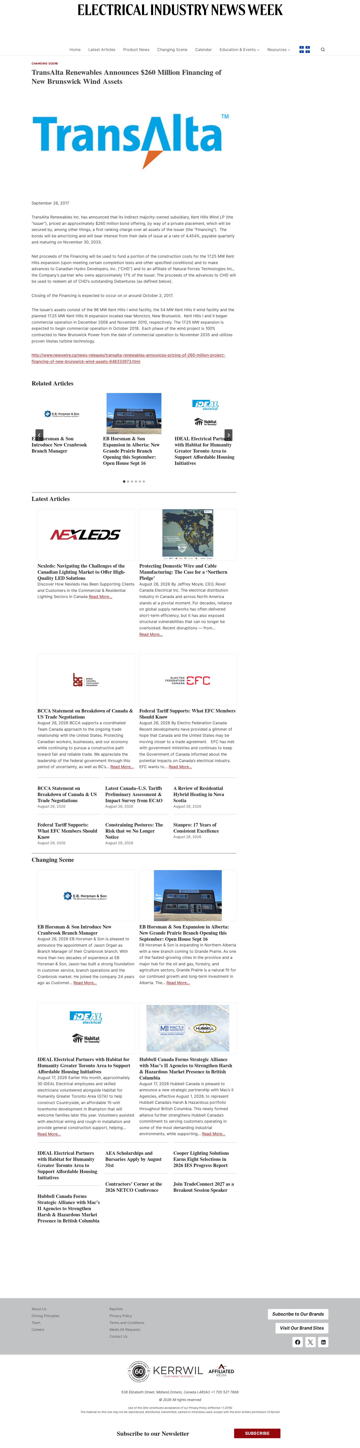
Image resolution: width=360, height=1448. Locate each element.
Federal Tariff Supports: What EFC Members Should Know (187, 714)
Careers (38, 1329)
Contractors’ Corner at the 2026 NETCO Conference (133, 1187)
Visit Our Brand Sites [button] (302, 1328)
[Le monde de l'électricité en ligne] (305, 49)
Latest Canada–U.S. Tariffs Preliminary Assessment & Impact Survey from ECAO (134, 794)
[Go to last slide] (39, 435)
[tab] (124, 481)
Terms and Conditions (126, 1323)
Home (75, 49)
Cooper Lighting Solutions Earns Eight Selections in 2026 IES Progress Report (201, 1159)
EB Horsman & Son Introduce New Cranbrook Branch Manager (59, 444)
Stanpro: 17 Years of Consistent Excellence (196, 828)
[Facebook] (297, 1342)
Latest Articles (101, 49)
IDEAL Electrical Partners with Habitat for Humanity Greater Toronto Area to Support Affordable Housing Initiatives (204, 451)
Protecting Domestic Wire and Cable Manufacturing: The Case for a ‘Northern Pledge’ (183, 572)
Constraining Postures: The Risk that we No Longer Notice (134, 831)
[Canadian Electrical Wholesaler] (47, 49)
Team (36, 1323)
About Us (39, 1309)
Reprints (116, 1309)
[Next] (228, 435)
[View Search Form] (322, 49)
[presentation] (62, 413)
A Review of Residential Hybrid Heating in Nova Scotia (198, 794)
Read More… (100, 596)
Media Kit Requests (124, 1329)
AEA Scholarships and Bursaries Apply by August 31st (133, 1159)
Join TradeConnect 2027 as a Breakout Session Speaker (203, 1187)
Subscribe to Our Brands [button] (298, 1314)
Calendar (203, 49)
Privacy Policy (120, 1316)
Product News (136, 49)
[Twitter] (310, 1342)
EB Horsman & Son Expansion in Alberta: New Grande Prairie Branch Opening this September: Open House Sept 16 (131, 451)
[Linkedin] (323, 1342)
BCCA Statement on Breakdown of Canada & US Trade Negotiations (85, 714)
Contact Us (118, 1336)
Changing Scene (172, 49)
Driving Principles (45, 1316)
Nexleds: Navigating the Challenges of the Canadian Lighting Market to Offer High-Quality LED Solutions (81, 572)
